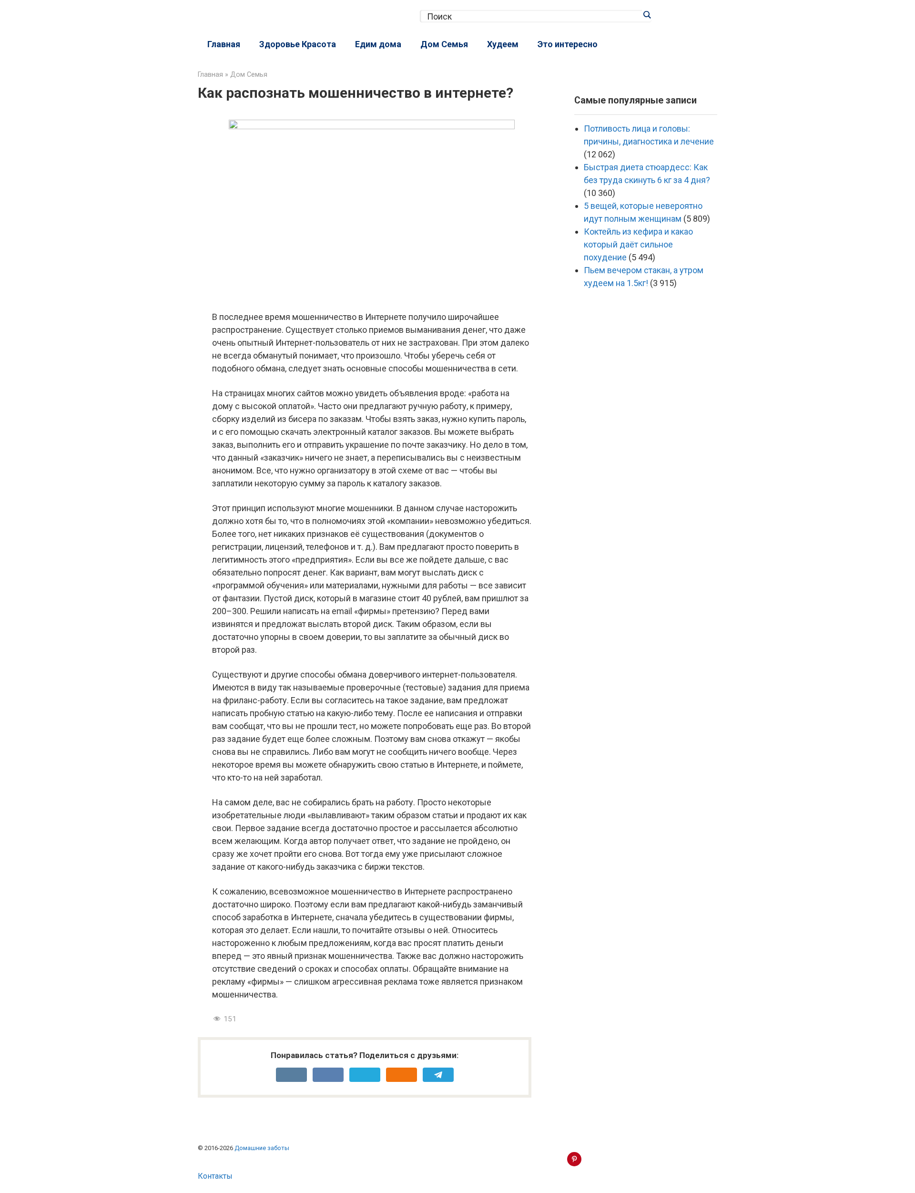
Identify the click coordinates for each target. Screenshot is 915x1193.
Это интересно (568, 44)
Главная (223, 44)
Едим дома (378, 44)
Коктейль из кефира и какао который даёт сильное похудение (638, 244)
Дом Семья (444, 44)
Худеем (502, 44)
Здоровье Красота (297, 44)
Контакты (215, 1176)
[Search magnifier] (646, 15)
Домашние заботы (261, 1148)
